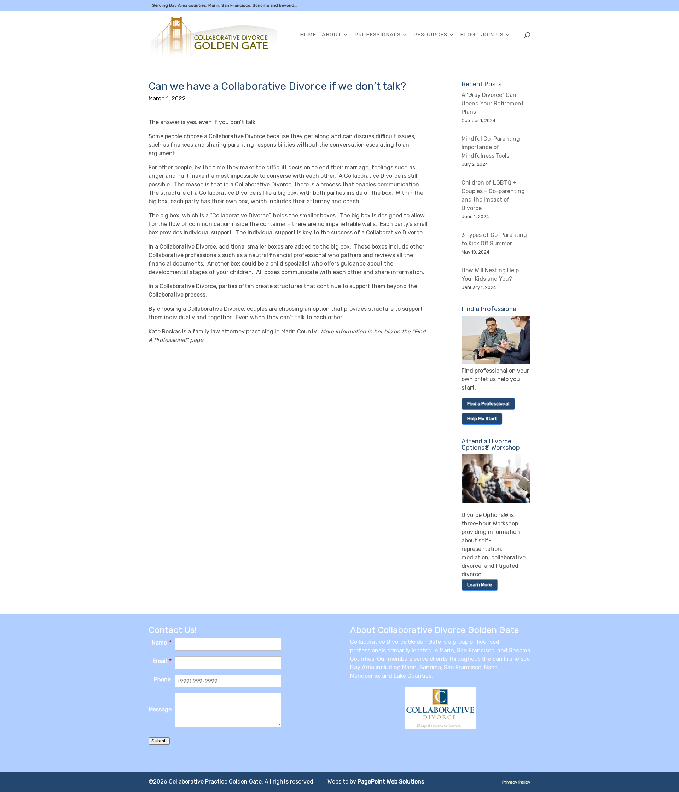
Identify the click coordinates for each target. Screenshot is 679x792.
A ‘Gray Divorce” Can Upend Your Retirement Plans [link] (493, 103)
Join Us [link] (492, 35)
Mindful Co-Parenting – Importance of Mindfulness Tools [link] (493, 147)
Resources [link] (430, 35)
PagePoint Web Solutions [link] (391, 781)
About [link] (332, 35)
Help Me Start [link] (482, 418)
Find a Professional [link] (488, 403)
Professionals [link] (377, 35)
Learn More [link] (479, 584)
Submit (159, 741)
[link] (213, 35)
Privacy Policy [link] (516, 782)
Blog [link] (467, 35)
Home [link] (308, 35)
